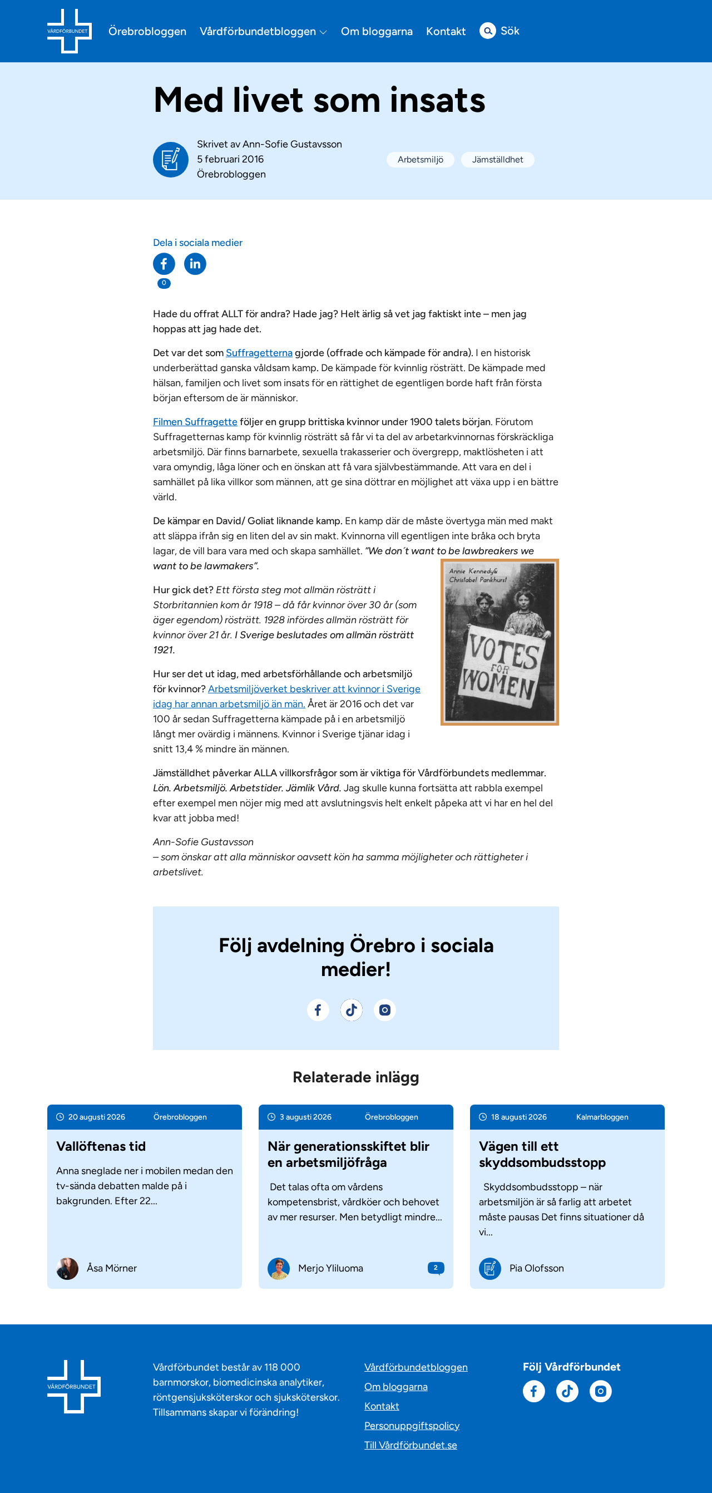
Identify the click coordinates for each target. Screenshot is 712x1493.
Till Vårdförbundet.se (410, 1445)
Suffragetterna (259, 353)
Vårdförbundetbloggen (259, 31)
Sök (510, 30)
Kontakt (446, 31)
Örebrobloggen (147, 31)
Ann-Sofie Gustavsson (292, 144)
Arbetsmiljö (420, 159)
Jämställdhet (497, 159)
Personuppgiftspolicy (411, 1426)
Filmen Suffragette (195, 422)
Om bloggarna (377, 31)
